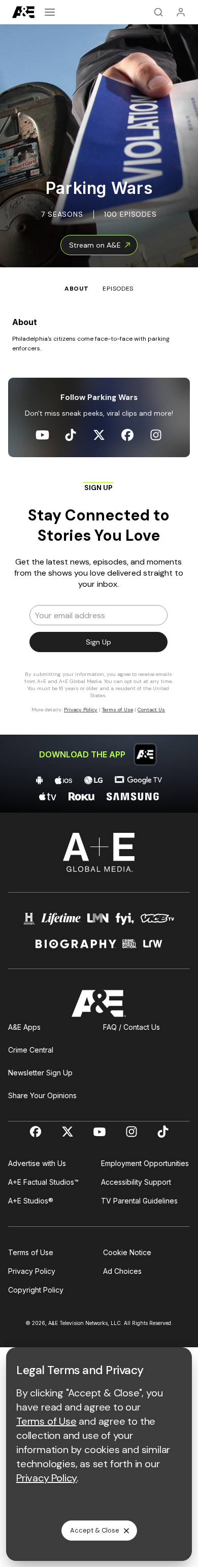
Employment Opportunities (145, 1163)
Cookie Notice (127, 1252)
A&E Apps (24, 1027)
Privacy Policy (31, 1271)
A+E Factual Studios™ (43, 1182)
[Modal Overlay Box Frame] (99, 601)
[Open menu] (50, 12)
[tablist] (99, 280)
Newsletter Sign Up (40, 1072)
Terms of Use (30, 1252)
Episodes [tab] (118, 289)
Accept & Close (94, 1530)
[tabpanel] (99, 553)
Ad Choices (122, 1271)
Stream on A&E (95, 245)
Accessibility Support (136, 1182)
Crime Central (30, 1050)
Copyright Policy (35, 1289)
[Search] (158, 12)
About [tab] (76, 289)
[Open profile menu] (181, 12)
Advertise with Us (37, 1163)
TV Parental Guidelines (139, 1200)
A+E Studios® (30, 1200)
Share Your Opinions (42, 1095)
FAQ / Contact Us (131, 1027)
